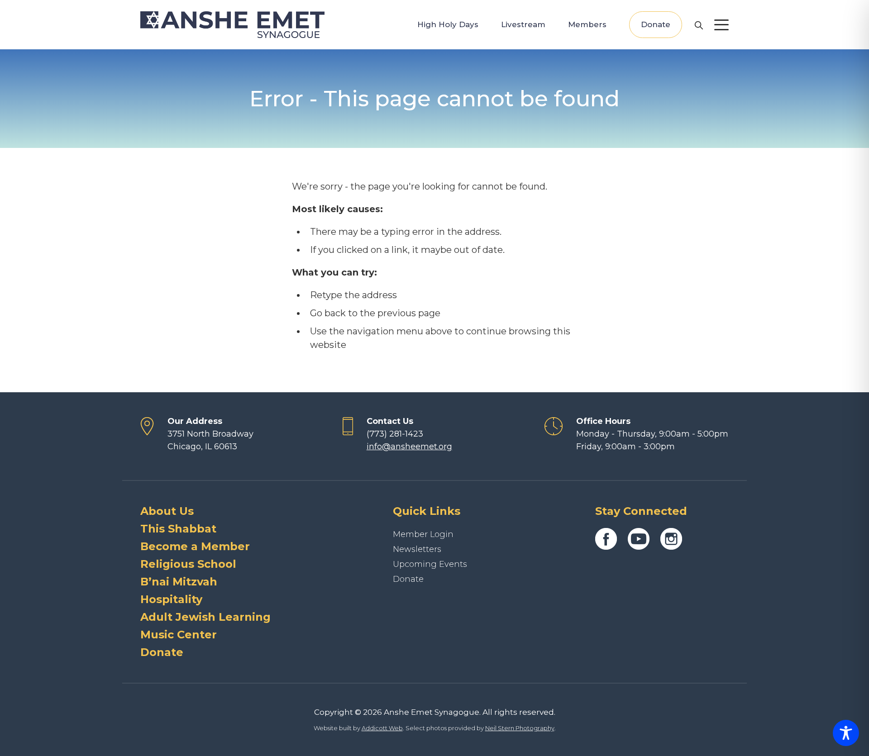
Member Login (423, 534)
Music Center (178, 634)
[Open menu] (721, 24)
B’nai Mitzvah (178, 581)
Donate (655, 24)
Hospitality (171, 599)
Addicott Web (382, 728)
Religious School (188, 564)
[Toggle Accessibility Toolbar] (846, 733)
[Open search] (698, 25)
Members (587, 24)
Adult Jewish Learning (205, 616)
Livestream (523, 24)
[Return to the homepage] (232, 24)
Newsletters (417, 549)
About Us (167, 511)
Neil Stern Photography (519, 728)
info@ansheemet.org (409, 447)
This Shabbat (178, 528)
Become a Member (195, 546)
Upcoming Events (430, 564)
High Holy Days (447, 24)
